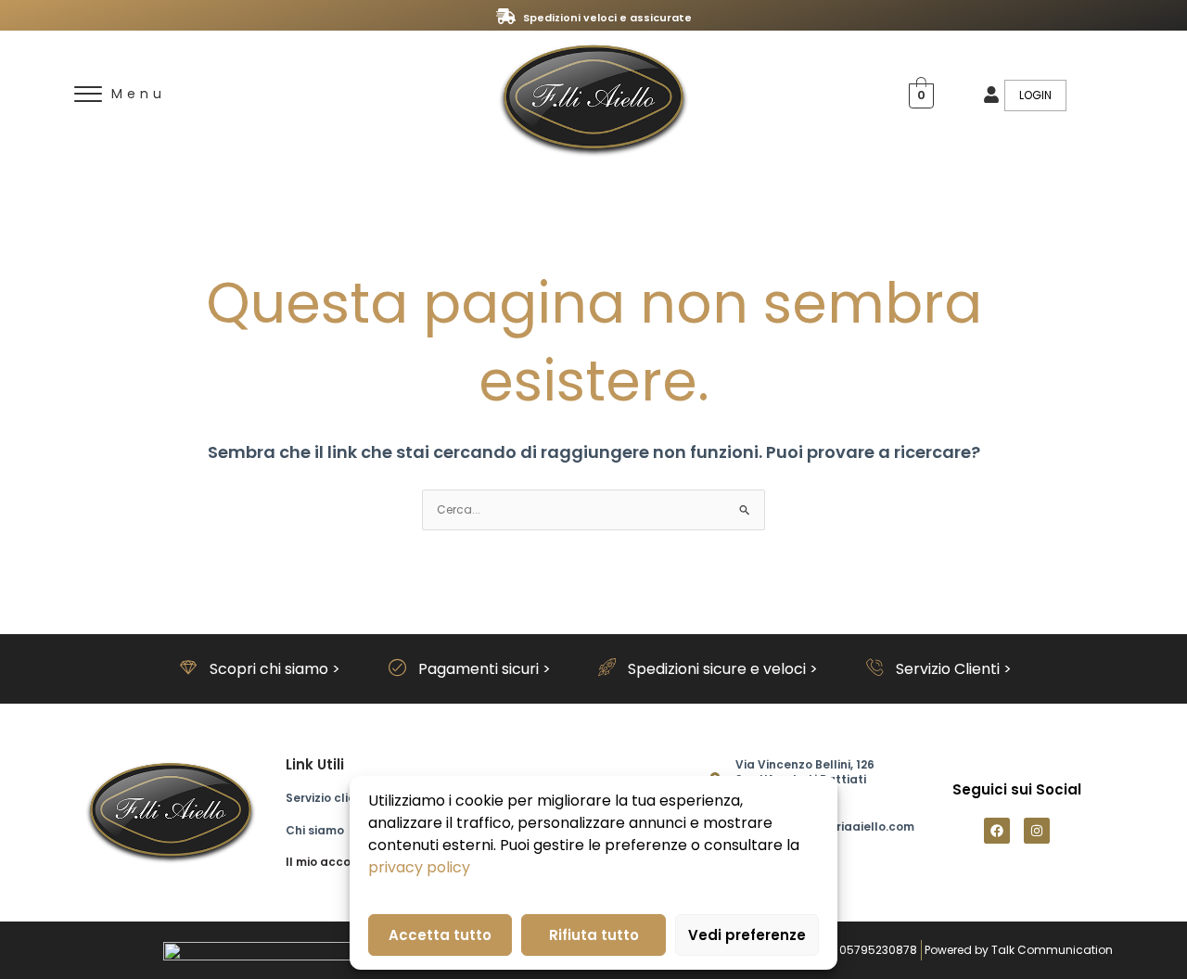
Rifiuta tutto (594, 935)
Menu (138, 93)
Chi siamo (315, 830)
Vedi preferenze (747, 935)
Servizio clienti (328, 798)
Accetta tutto (440, 935)
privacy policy (419, 867)
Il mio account (328, 862)
